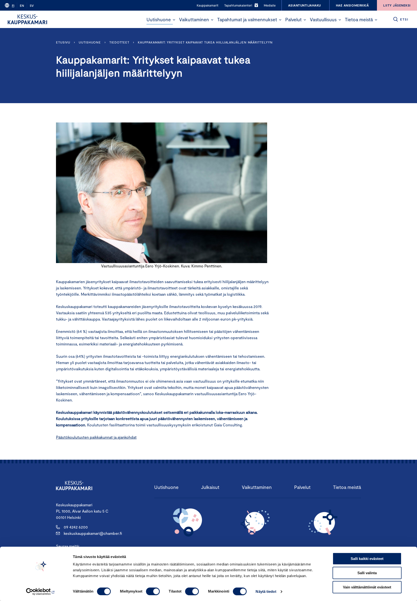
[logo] (27, 19)
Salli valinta (367, 573)
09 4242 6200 (76, 527)
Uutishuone (158, 19)
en (22, 5)
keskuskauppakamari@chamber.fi (93, 533)
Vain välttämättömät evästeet (367, 587)
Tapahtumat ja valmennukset (247, 19)
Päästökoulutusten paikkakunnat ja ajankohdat (96, 437)
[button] (174, 19)
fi (13, 5)
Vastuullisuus (323, 19)
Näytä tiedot (266, 591)
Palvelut (293, 19)
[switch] (153, 591)
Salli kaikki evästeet (367, 559)
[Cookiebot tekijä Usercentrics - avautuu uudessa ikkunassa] (41, 591)
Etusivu (63, 42)
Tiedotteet (119, 42)
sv (32, 5)
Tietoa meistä (359, 19)
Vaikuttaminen (194, 19)
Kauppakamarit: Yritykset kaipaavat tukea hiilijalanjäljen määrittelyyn (205, 42)
